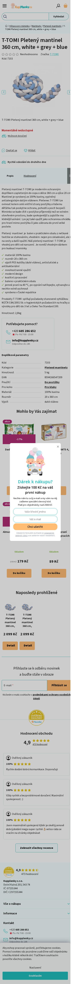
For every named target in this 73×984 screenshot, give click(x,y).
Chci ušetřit (35, 527)
